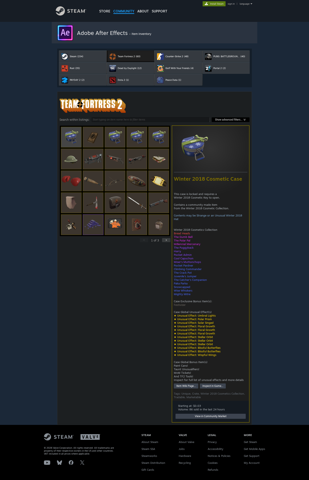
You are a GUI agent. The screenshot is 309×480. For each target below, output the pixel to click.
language (245, 3)
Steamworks (149, 455)
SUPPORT (159, 11)
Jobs (182, 449)
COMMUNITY (123, 11)
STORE (104, 11)
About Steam (149, 442)
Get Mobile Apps (254, 449)
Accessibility (215, 449)
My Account (252, 462)
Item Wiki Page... (186, 385)
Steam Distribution (153, 462)
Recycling (185, 462)
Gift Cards (147, 469)
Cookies (213, 462)
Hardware (185, 455)
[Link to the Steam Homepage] (71, 14)
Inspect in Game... (212, 385)
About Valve (186, 442)
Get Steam (250, 442)
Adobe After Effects (103, 32)
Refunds (213, 469)
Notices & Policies (219, 455)
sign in (231, 3)
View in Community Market (210, 416)
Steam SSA (148, 449)
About (143, 11)
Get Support (251, 455)
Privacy (212, 442)
